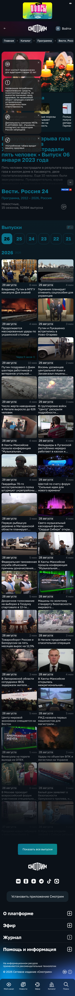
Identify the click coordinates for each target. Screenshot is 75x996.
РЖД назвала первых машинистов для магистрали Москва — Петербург (52, 722)
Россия (46, 198)
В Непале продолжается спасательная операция (54, 641)
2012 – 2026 (30, 198)
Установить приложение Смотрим (37, 896)
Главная (9, 40)
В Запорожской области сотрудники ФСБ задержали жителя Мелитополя (18, 683)
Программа (44, 40)
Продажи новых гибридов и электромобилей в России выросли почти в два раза (19, 835)
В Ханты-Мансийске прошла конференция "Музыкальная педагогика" (52, 566)
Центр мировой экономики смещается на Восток (19, 721)
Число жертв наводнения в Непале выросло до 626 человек (19, 409)
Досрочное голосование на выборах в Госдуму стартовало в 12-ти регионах (18, 605)
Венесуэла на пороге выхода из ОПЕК (16, 758)
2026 (18, 252)
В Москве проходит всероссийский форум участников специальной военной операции (18, 797)
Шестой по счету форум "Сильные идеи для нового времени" (54, 487)
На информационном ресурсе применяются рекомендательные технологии (29, 964)
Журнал (12, 937)
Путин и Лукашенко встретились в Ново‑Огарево (51, 331)
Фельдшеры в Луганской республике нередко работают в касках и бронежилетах (54, 449)
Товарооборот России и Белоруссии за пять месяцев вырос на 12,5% (18, 643)
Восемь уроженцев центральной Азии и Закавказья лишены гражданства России (52, 371)
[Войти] (58, 28)
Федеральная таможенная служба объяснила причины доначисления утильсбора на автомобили (19, 568)
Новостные (10, 204)
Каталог (26, 40)
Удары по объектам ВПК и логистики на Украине (55, 758)
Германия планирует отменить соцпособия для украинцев (55, 292)
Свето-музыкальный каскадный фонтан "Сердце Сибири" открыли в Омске (55, 527)
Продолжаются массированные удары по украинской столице (19, 331)
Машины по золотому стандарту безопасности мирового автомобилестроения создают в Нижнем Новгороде (54, 608)
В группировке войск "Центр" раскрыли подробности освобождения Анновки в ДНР (55, 412)
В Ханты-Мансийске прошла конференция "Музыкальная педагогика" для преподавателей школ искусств (16, 453)
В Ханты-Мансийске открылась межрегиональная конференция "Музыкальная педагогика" (51, 686)
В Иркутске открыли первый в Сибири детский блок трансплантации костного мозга (55, 835)
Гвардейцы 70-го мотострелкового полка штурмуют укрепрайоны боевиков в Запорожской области (18, 490)
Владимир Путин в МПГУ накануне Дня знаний (18, 291)
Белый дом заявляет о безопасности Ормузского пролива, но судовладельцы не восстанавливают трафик (55, 799)
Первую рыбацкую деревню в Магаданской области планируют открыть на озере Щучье (18, 527)
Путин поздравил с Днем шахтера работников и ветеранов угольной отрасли (18, 371)
